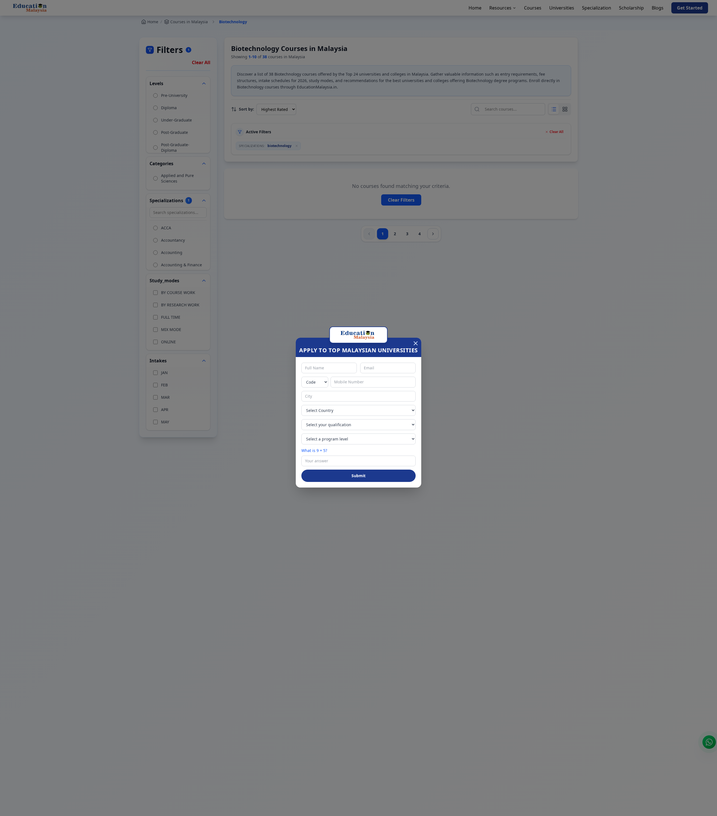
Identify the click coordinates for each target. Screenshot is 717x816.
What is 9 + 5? (314, 450)
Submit (358, 475)
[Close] (415, 343)
